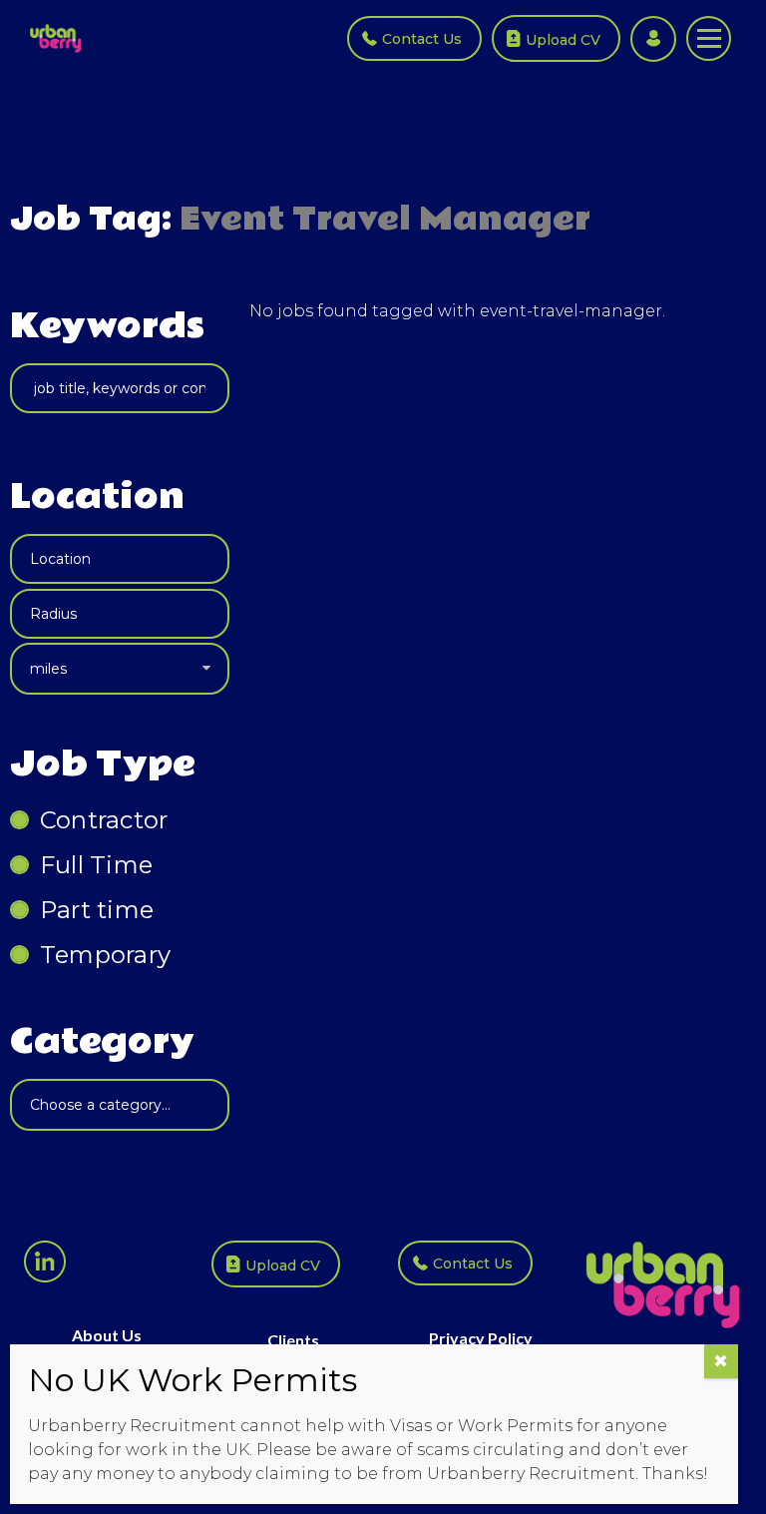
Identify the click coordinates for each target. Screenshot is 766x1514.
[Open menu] (708, 38)
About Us (107, 1335)
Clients (293, 1340)
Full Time (96, 864)
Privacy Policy (481, 1338)
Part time (97, 909)
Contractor (104, 819)
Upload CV (563, 40)
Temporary (105, 954)
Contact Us (422, 39)
